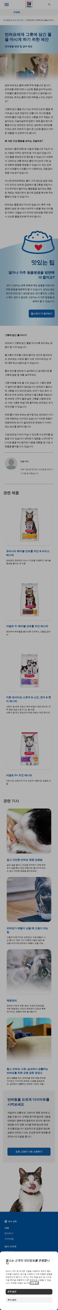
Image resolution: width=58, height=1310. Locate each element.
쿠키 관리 (11, 1300)
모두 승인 (11, 1292)
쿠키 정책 (34, 1283)
